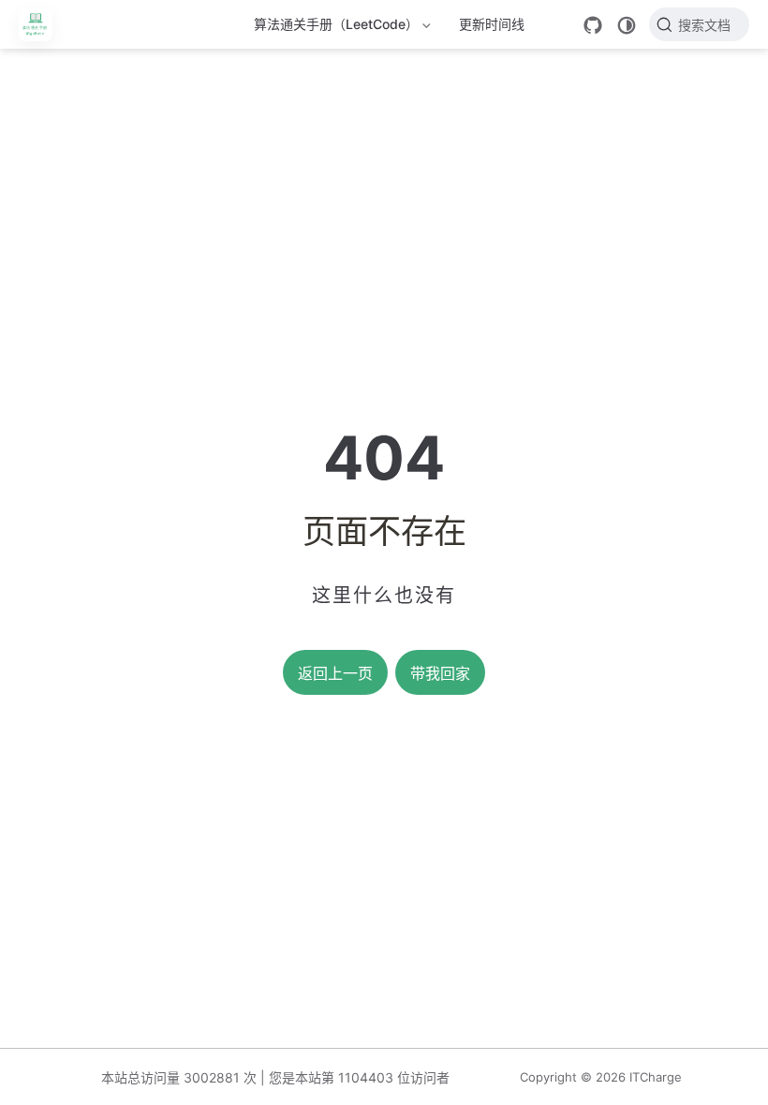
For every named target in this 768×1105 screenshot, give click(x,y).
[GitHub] (593, 25)
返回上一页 (335, 674)
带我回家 (440, 674)
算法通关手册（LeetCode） (336, 27)
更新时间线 (491, 24)
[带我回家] (42, 24)
